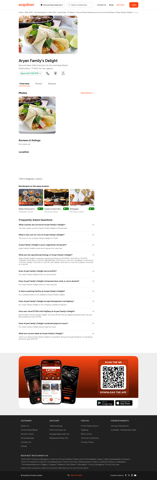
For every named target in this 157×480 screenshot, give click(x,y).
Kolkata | (69, 459)
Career (24, 446)
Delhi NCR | (26, 459)
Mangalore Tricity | (103, 464)
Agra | (106, 459)
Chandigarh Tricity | (86, 464)
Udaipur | (53, 464)
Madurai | (62, 464)
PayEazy (84, 430)
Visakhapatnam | (55, 462)
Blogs (111, 5)
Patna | (66, 462)
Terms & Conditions (90, 438)
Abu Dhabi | (71, 464)
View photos (86, 93)
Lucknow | (125, 459)
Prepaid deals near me (59, 434)
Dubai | (76, 459)
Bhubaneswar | (85, 462)
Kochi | (24, 462)
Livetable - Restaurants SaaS (123, 430)
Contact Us (101, 5)
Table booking (55, 426)
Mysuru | (112, 462)
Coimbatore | (34, 462)
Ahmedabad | (91, 459)
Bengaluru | (45, 459)
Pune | (62, 459)
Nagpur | (45, 464)
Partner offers (27, 434)
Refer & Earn (86, 434)
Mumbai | (36, 459)
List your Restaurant (120, 426)
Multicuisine (24, 68)
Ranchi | (43, 462)
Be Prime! (120, 5)
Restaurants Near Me (58, 438)
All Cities (115, 465)
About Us (25, 426)
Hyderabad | (115, 459)
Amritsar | (74, 462)
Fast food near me (57, 430)
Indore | (95, 462)
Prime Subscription (89, 426)
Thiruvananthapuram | (31, 464)
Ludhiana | (104, 462)
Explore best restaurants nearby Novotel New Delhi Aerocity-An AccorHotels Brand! (54, 468)
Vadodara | (121, 462)
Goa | (82, 459)
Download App (27, 438)
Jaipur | (100, 459)
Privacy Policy (87, 442)
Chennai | (55, 459)
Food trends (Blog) (29, 430)
